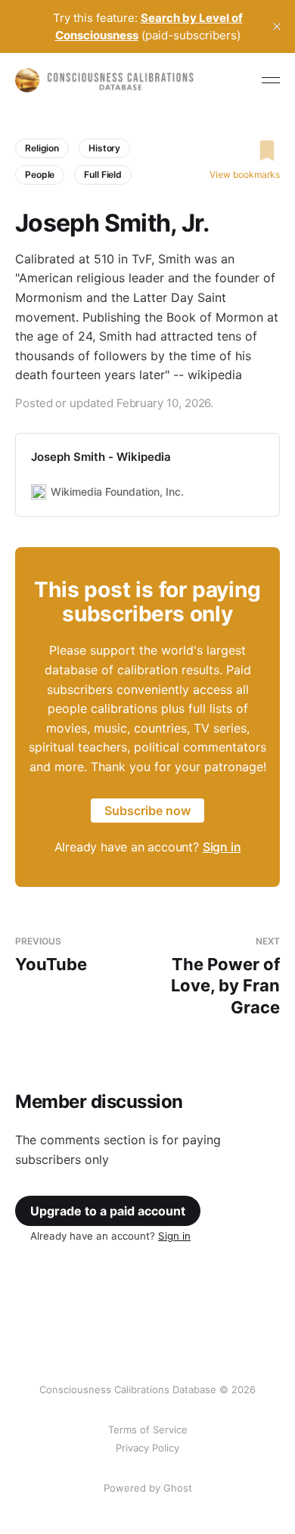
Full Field (103, 174)
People (39, 174)
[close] (277, 26)
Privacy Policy (147, 1448)
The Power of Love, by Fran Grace (225, 976)
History (104, 148)
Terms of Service (148, 1430)
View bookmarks (245, 174)
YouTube (51, 954)
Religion (42, 148)
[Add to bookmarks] (245, 150)
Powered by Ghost (148, 1488)
